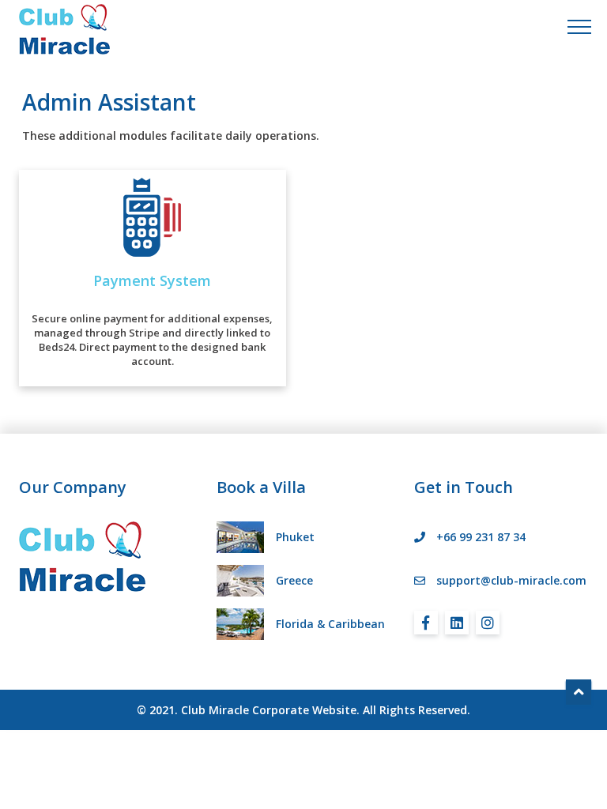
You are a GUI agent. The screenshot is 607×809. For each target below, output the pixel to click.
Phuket (295, 536)
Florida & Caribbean (330, 623)
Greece (294, 580)
